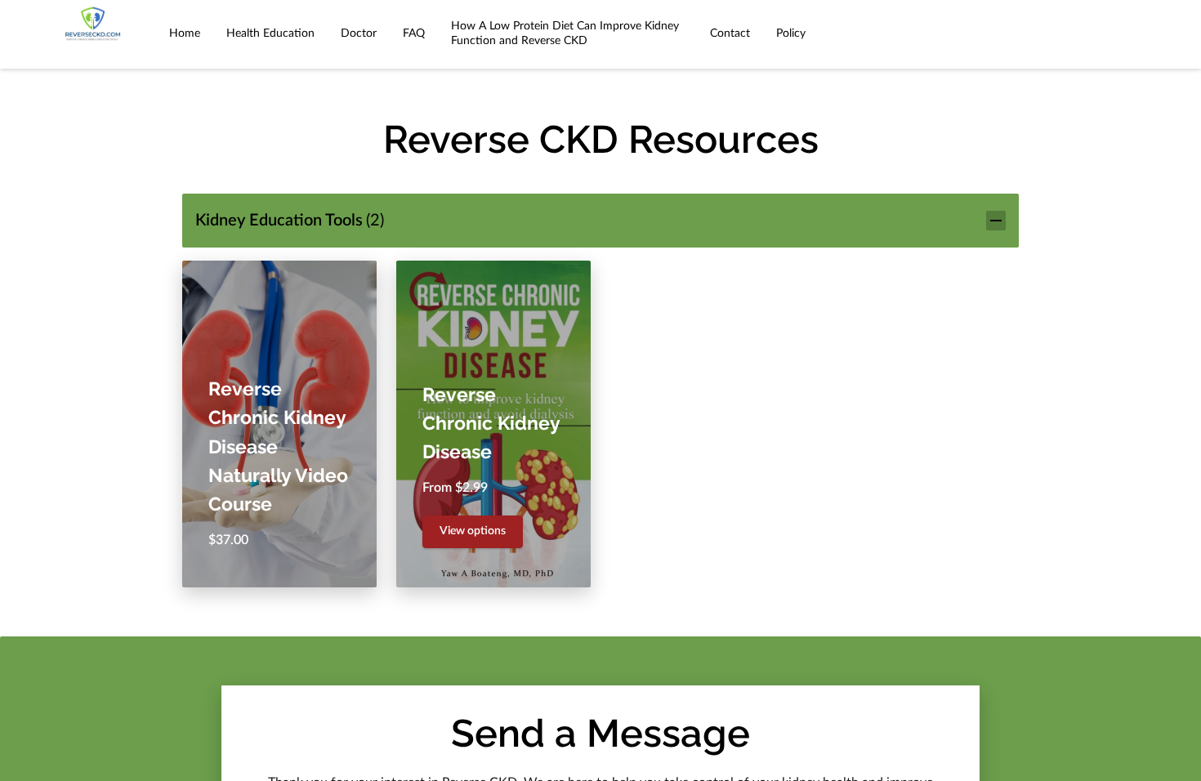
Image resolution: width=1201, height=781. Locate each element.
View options (473, 531)
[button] (600, 221)
